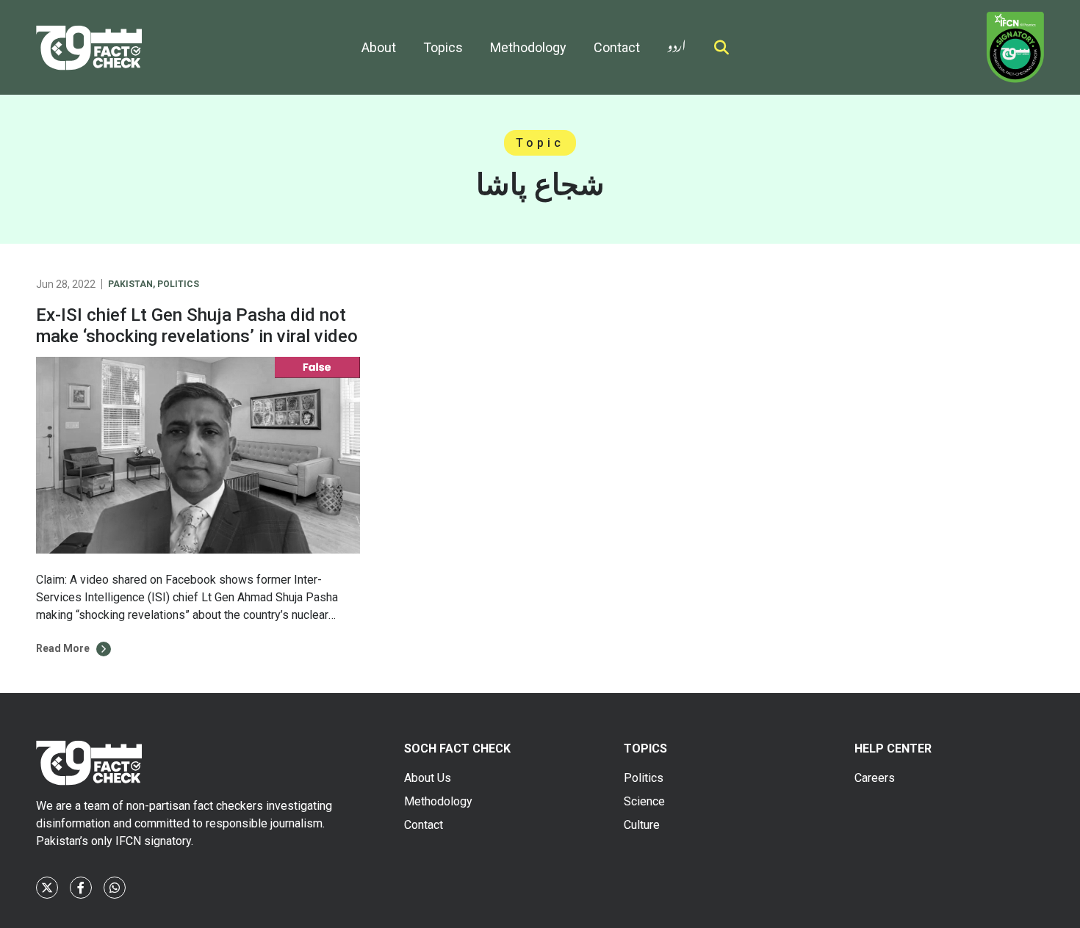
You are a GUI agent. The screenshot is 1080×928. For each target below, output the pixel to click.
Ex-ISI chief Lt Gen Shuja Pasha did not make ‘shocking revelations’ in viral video (197, 326)
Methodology (528, 47)
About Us (427, 778)
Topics (443, 47)
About (378, 47)
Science (644, 801)
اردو (676, 42)
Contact (617, 47)
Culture (642, 825)
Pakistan (130, 284)
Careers (874, 778)
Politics (178, 284)
